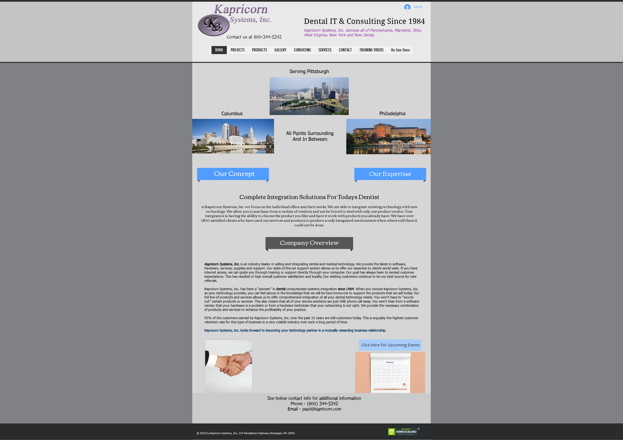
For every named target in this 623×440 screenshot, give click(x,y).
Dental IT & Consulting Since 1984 (364, 21)
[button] (259, 50)
